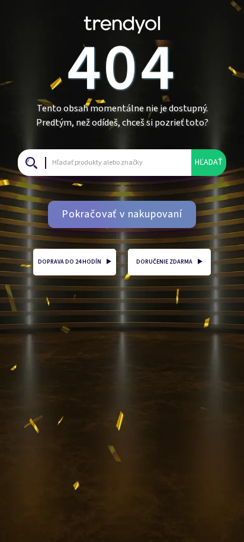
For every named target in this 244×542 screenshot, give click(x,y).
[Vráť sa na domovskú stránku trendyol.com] (122, 20)
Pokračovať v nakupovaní (122, 214)
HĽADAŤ (209, 162)
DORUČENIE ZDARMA (169, 262)
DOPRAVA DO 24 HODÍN (74, 262)
